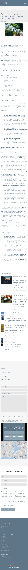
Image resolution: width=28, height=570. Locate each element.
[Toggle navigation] (25, 3)
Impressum (3, 556)
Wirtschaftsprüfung (5, 525)
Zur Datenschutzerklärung (8, 505)
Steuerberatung (4, 526)
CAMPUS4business (5, 529)
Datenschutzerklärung (13, 416)
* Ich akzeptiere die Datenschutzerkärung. (13, 501)
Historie (2, 530)
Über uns (3, 536)
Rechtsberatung (4, 527)
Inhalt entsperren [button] (14, 433)
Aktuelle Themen (5, 537)
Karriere (2, 538)
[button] (14, 393)
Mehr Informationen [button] (14, 430)
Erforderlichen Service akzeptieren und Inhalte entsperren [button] (14, 437)
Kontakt (2, 540)
